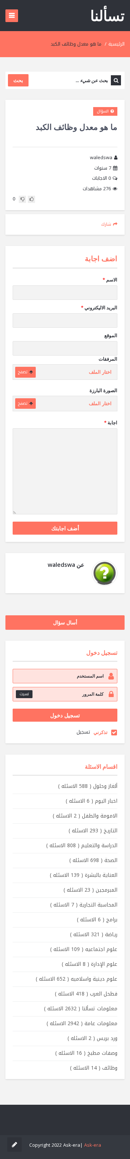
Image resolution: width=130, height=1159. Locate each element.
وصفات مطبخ (86, 1053)
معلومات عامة (82, 1023)
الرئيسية (116, 43)
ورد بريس (92, 1038)
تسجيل (83, 731)
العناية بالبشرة (83, 875)
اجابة (110, 422)
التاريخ (93, 831)
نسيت (24, 694)
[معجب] (31, 199)
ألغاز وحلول (87, 786)
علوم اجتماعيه (83, 949)
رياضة (93, 934)
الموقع (110, 335)
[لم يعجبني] (22, 199)
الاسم (110, 279)
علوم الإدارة (89, 964)
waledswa (101, 157)
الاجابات (101, 178)
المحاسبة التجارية (83, 905)
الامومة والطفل (85, 816)
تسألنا (107, 15)
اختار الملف (100, 372)
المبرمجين (90, 890)
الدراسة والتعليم (81, 845)
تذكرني (101, 732)
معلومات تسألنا (80, 1009)
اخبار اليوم (91, 801)
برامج (97, 920)
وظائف (93, 1068)
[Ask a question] (14, 1144)
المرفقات (108, 359)
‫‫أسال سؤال (65, 622)
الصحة (93, 860)
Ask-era (92, 1145)
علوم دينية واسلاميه (76, 979)
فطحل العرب (86, 994)
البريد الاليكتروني (99, 307)
